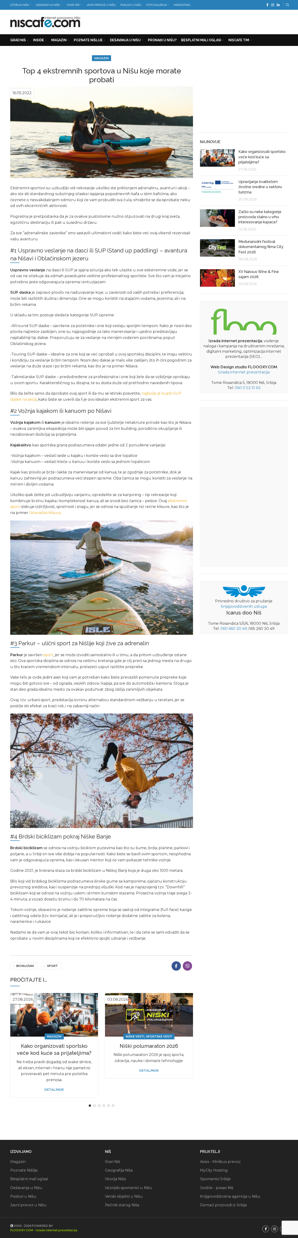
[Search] (287, 5)
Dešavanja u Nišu (26, 1188)
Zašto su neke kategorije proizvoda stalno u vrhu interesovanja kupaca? (259, 217)
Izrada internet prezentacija (244, 372)
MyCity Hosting (214, 1170)
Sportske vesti (159, 1036)
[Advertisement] (203, 20)
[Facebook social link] (267, 5)
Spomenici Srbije (215, 1179)
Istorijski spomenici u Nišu (128, 1188)
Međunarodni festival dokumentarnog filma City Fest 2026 (260, 246)
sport (48, 655)
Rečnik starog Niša (122, 1205)
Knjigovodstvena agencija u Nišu (230, 1196)
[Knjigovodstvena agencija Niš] (244, 591)
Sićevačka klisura (45, 512)
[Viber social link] (187, 966)
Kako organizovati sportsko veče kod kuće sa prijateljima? (262, 156)
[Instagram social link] (272, 5)
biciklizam (25, 966)
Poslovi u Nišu (23, 1196)
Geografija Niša (119, 1170)
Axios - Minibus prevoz (220, 1161)
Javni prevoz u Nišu (28, 1205)
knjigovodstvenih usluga (244, 606)
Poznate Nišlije (24, 1170)
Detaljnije (54, 1089)
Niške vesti (135, 1036)
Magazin (101, 58)
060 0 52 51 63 (248, 388)
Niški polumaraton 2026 (149, 1046)
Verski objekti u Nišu (124, 1196)
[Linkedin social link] (278, 5)
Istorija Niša (115, 1179)
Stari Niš (112, 1161)
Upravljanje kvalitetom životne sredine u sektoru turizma (260, 186)
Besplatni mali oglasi (29, 1179)
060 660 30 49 (233, 628)
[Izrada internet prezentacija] (244, 320)
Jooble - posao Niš (216, 1188)
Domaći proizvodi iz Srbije (223, 1205)
